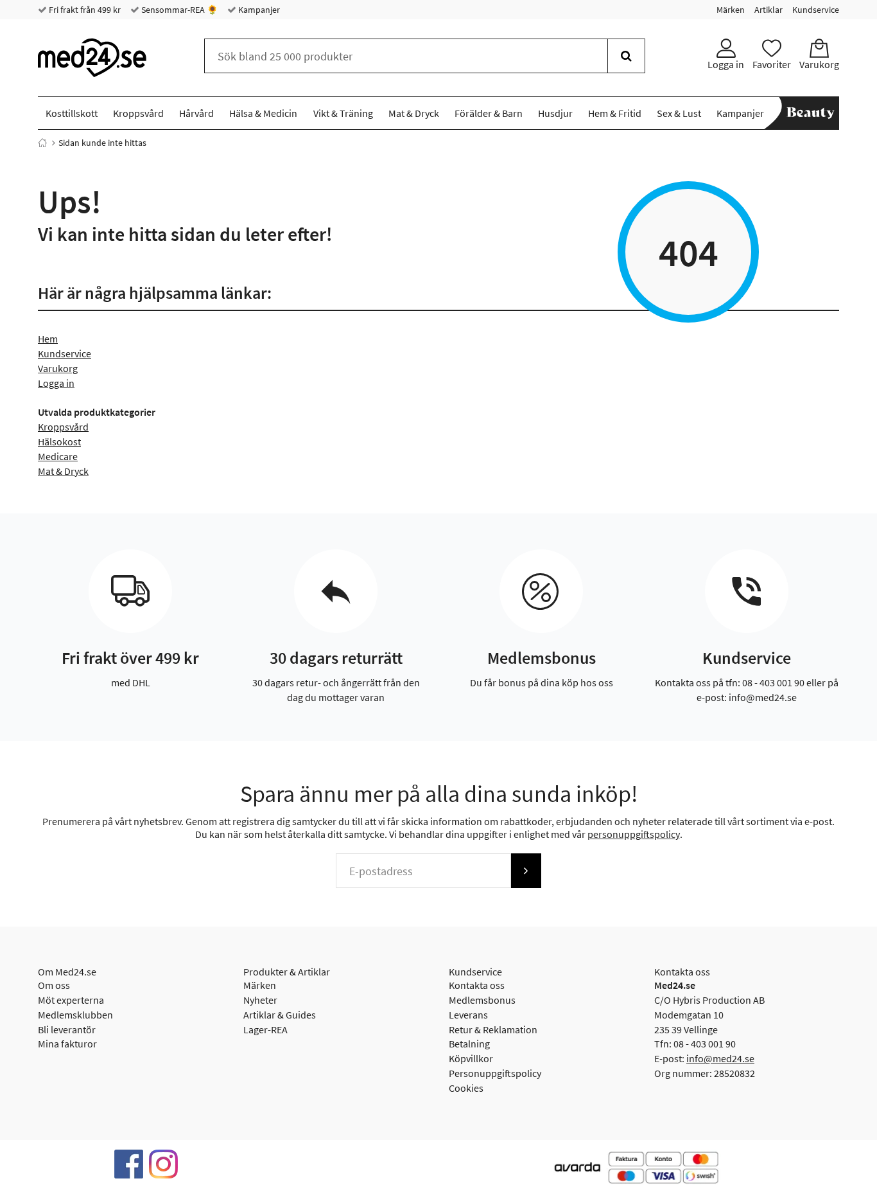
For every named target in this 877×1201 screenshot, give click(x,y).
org (70, 368)
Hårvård (196, 113)
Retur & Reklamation (493, 1029)
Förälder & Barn (489, 113)
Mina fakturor (67, 1043)
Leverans (468, 1014)
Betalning (469, 1043)
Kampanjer (258, 9)
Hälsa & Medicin (263, 113)
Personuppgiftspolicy (495, 1073)
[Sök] (626, 56)
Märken (730, 9)
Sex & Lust (679, 113)
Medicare (58, 456)
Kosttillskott (72, 113)
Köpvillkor (471, 1058)
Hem (48, 338)
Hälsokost (59, 441)
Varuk (50, 368)
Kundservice (815, 9)
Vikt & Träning (343, 113)
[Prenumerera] (525, 870)
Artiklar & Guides (279, 1014)
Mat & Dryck (413, 113)
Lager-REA (265, 1029)
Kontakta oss (477, 985)
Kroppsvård (138, 113)
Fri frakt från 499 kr (84, 9)
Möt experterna (71, 999)
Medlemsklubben (75, 1014)
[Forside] (42, 142)
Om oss (54, 985)
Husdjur (555, 113)
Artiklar (768, 9)
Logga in (56, 383)
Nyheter (260, 999)
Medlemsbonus (482, 999)
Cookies (466, 1087)
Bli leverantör (67, 1029)
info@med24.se (720, 1058)
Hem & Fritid (614, 113)
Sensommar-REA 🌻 (178, 9)
